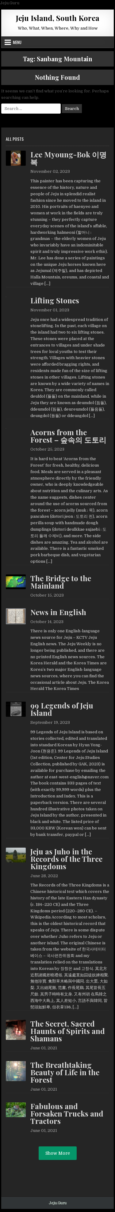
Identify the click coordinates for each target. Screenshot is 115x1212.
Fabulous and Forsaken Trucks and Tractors (66, 1113)
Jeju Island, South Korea (57, 18)
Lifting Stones (54, 300)
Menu (17, 42)
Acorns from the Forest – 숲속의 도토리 (68, 435)
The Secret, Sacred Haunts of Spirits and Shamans (67, 1031)
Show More (57, 1153)
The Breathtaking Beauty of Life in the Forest (64, 1072)
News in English (58, 612)
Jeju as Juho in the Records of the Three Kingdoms (66, 858)
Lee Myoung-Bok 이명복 (68, 158)
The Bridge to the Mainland (60, 581)
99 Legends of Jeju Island (61, 709)
